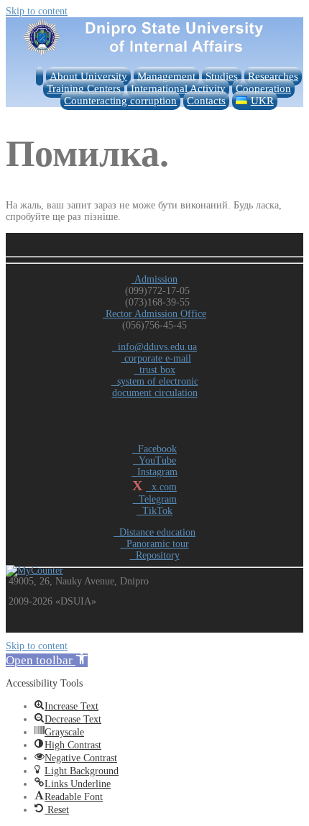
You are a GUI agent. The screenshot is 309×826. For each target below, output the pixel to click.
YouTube (154, 460)
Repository (155, 555)
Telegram (155, 499)
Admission (154, 279)
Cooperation (263, 88)
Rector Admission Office (154, 313)
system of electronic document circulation (154, 387)
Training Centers (84, 88)
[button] (47, 660)
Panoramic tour (155, 543)
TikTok (154, 510)
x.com (161, 487)
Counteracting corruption (120, 100)
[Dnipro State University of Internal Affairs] (154, 54)
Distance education (154, 532)
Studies (222, 76)
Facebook (154, 449)
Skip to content (37, 11)
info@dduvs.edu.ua (154, 346)
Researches (273, 76)
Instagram (154, 472)
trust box (154, 369)
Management (166, 76)
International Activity (178, 88)
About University (88, 76)
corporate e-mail (156, 358)
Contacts (206, 100)
